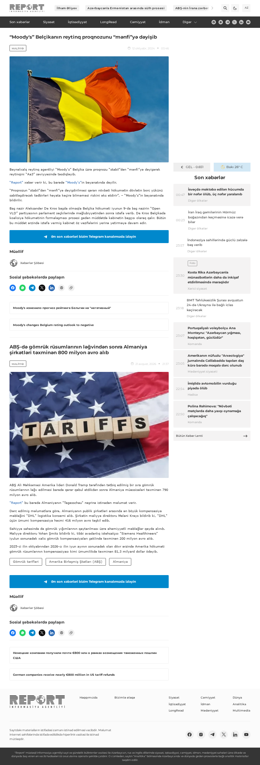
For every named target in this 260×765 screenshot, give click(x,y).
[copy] (71, 288)
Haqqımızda (88, 697)
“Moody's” (73, 182)
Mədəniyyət (209, 710)
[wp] (22, 288)
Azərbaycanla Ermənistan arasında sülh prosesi (126, 8)
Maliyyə (18, 48)
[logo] (27, 8)
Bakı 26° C (234, 167)
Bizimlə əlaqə (124, 697)
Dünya (237, 697)
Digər (187, 22)
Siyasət (174, 697)
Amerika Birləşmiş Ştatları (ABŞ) (75, 561)
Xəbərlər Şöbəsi (32, 263)
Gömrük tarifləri (26, 561)
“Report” (16, 182)
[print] (61, 288)
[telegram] (227, 22)
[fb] (213, 22)
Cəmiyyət (208, 697)
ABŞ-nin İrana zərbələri (194, 8)
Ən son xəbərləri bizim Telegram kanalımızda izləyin (93, 237)
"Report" (16, 503)
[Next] (209, 8)
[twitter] (234, 22)
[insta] (220, 22)
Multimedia (241, 710)
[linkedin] (241, 22)
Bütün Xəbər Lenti (189, 435)
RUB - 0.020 (194, 167)
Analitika (239, 704)
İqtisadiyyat (177, 704)
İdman (205, 704)
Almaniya (120, 561)
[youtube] (248, 22)
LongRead (176, 710)
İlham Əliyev (67, 8)
